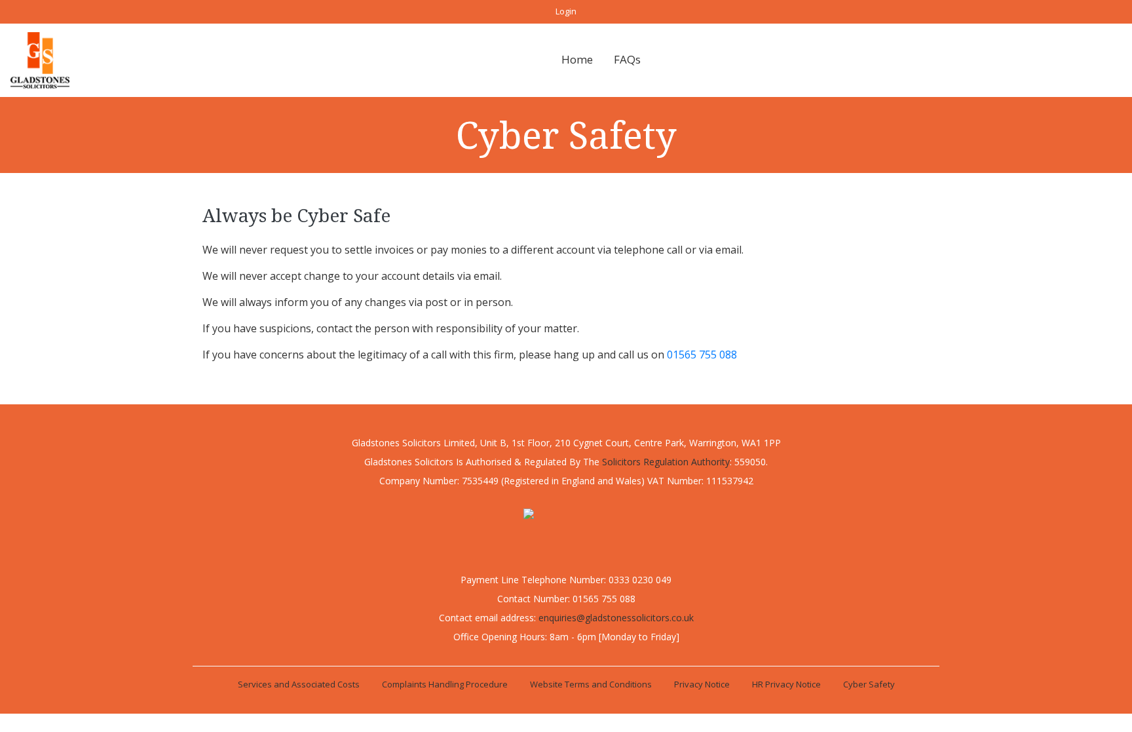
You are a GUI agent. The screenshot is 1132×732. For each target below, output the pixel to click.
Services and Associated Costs (299, 684)
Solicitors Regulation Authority (666, 461)
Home (577, 59)
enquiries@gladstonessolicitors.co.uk (616, 617)
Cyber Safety (869, 684)
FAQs (627, 59)
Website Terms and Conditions (591, 684)
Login (566, 11)
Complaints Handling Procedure (445, 684)
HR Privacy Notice (786, 684)
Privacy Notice (702, 684)
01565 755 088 (702, 354)
